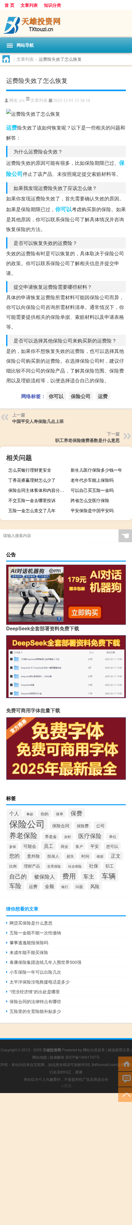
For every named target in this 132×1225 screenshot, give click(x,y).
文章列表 (29, 5)
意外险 (33, 856)
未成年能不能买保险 (29, 952)
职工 (110, 866)
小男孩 (66, 1085)
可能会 (29, 846)
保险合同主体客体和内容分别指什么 (38, 490)
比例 (13, 865)
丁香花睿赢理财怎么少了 (32, 480)
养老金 (51, 836)
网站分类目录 (94, 1049)
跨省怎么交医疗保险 (90, 500)
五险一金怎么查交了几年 (32, 510)
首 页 (9, 5)
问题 (79, 886)
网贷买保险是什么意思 (31, 923)
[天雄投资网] (66, 23)
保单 (59, 813)
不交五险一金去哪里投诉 (32, 500)
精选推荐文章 (119, 1049)
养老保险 (23, 835)
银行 (64, 886)
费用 (69, 875)
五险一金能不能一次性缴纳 (35, 932)
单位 (112, 836)
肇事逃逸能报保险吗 (29, 942)
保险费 (83, 826)
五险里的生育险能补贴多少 (35, 1011)
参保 (12, 846)
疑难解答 (57, 1057)
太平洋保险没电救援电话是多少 (40, 982)
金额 (49, 886)
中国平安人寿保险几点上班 (38, 421)
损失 (70, 856)
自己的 (18, 876)
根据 (100, 856)
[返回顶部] (125, 1094)
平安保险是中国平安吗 (92, 510)
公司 (100, 825)
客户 (79, 846)
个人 (14, 813)
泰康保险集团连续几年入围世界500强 (45, 962)
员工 (48, 845)
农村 (67, 836)
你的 (45, 814)
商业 (64, 846)
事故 (29, 814)
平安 (94, 846)
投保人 (53, 856)
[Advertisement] (66, 1159)
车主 (88, 876)
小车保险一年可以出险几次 (35, 972)
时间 (85, 856)
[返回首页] (125, 1063)
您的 (14, 855)
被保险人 (44, 876)
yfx (22, 100)
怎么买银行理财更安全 (29, 470)
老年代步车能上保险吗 (92, 480)
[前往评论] (125, 1079)
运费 (11, 127)
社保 (93, 865)
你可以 (63, 209)
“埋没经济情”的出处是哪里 (35, 991)
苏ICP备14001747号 (82, 1057)
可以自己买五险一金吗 (92, 490)
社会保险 (75, 866)
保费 (76, 813)
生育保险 (54, 866)
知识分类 (52, 5)
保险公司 (81, 396)
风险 (94, 886)
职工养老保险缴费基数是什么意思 (87, 440)
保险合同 (60, 825)
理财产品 (32, 866)
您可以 (112, 846)
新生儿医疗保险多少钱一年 (96, 470)
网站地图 (39, 1057)
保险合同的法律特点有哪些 (35, 1001)
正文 (116, 855)
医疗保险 (90, 835)
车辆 (109, 875)
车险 (15, 885)
